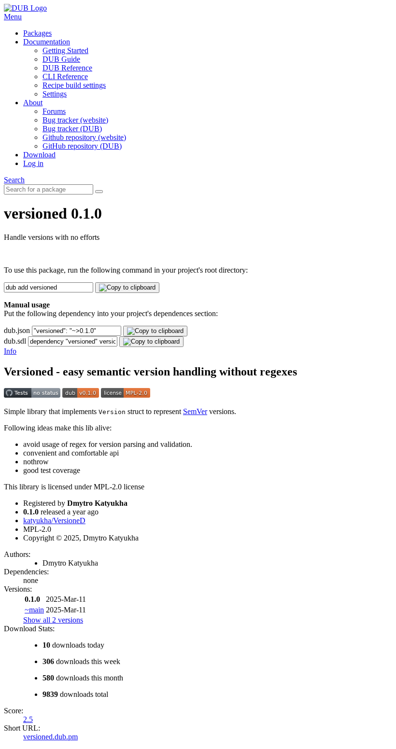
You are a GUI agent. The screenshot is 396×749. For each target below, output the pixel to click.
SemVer (195, 411)
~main (34, 610)
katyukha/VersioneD (54, 520)
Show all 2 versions (53, 620)
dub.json (17, 330)
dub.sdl (15, 341)
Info (10, 351)
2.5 (28, 719)
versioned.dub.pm (50, 737)
